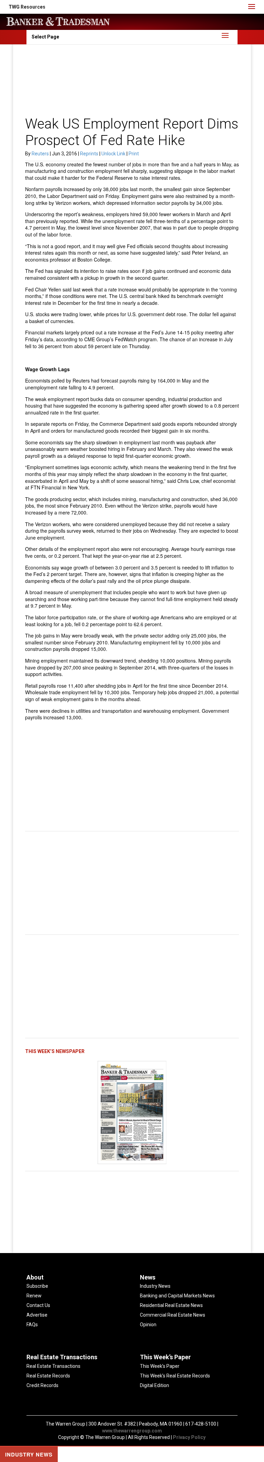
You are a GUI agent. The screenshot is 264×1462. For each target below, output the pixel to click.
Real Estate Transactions (53, 1366)
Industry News (155, 1286)
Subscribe (37, 1286)
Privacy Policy (189, 1437)
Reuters (40, 153)
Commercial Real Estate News (172, 1315)
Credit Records (42, 1385)
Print (134, 153)
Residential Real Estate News (171, 1305)
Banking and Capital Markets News (177, 1295)
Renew (34, 1295)
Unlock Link (113, 153)
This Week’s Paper (159, 1366)
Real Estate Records (48, 1375)
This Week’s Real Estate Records (175, 1375)
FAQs (32, 1324)
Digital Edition (154, 1385)
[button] (27, 7)
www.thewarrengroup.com (132, 1430)
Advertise (36, 1315)
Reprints (89, 153)
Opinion (148, 1324)
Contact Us (38, 1305)
